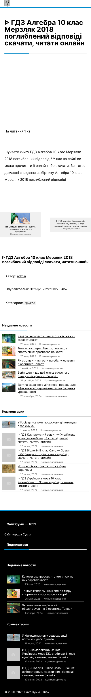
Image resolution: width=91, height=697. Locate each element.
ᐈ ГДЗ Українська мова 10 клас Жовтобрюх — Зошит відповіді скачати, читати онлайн (46, 482)
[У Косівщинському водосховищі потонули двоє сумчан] (8, 424)
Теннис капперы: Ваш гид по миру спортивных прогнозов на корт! (42, 350)
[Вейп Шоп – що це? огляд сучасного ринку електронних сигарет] (8, 374)
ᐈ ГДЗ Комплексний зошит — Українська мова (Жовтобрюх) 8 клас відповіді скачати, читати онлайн (46, 438)
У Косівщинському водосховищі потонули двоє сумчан (47, 424)
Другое (30, 303)
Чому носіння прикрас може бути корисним (42, 468)
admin (21, 276)
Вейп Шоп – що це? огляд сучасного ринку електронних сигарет (43, 374)
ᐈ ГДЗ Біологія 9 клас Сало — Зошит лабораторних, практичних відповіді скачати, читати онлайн (44, 454)
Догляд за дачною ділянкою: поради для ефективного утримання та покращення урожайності (47, 388)
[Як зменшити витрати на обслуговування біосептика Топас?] (8, 364)
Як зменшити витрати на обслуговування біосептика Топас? (47, 362)
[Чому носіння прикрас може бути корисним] (8, 468)
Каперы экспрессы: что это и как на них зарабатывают (46, 337)
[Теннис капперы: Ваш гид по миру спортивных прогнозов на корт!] (8, 351)
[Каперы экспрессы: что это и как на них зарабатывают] (8, 338)
